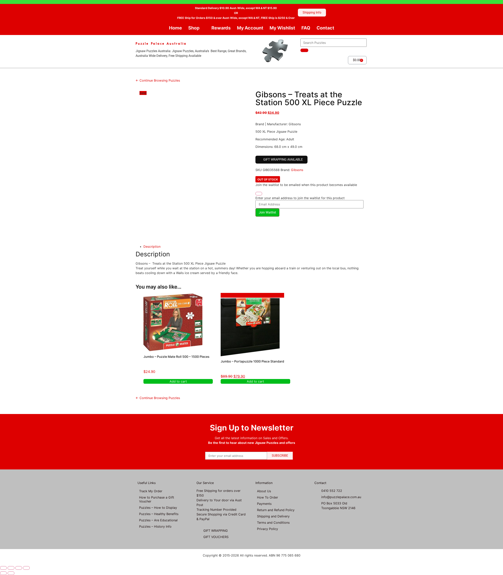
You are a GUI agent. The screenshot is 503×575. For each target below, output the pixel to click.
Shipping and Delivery (273, 516)
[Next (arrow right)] (11, 573)
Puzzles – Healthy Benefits (158, 514)
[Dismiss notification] (258, 193)
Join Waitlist (267, 212)
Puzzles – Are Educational (158, 520)
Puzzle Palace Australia (161, 43)
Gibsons (297, 170)
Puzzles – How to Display (158, 508)
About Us (264, 491)
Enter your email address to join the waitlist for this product (300, 198)
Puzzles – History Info (155, 526)
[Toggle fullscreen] (11, 568)
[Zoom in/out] (3, 568)
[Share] (18, 568)
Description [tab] (152, 246)
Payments (264, 504)
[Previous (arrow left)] (3, 573)
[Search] (304, 50)
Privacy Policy (267, 529)
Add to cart (178, 381)
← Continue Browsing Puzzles (158, 80)
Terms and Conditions (273, 522)
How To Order (267, 497)
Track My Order (150, 491)
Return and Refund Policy (276, 510)
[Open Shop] (203, 28)
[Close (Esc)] (26, 568)
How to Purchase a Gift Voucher (156, 499)
